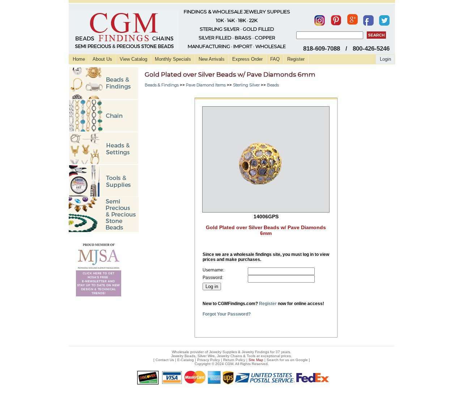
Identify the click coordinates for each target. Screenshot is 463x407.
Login (385, 59)
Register (296, 59)
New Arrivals (212, 59)
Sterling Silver (246, 84)
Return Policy (234, 360)
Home (79, 59)
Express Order (247, 59)
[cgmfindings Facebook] (368, 19)
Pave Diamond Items (206, 84)
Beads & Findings (162, 84)
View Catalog (133, 59)
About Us (102, 59)
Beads (273, 84)
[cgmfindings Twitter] (384, 19)
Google (302, 360)
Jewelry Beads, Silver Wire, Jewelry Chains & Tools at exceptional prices (231, 356)
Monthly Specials (173, 59)
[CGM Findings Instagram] (319, 19)
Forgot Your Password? (227, 314)
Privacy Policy (208, 360)
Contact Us (165, 360)
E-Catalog (185, 360)
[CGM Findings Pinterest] (336, 19)
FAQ (275, 59)
